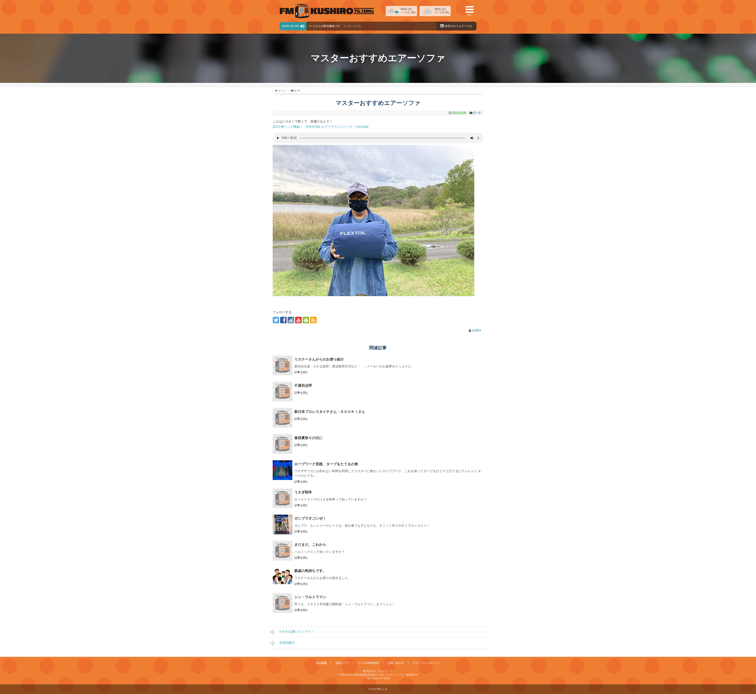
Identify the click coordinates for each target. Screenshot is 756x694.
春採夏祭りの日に (308, 438)
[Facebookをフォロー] (283, 320)
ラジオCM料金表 (368, 662)
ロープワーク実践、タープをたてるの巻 (326, 464)
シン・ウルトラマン (310, 597)
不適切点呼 (303, 385)
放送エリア (342, 662)
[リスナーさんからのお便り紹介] (282, 365)
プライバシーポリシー (426, 662)
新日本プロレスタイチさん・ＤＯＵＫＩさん (329, 412)
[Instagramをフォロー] (291, 320)
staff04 (476, 330)
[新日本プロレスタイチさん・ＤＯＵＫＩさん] (282, 418)
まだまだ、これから (310, 545)
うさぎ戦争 (303, 492)
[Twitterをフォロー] (276, 320)
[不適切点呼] (282, 391)
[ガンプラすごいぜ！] (282, 524)
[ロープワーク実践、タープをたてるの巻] (282, 470)
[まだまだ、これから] (282, 551)
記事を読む (301, 372)
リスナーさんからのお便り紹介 (319, 359)
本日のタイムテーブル (458, 26)
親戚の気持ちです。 (310, 571)
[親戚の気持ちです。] (282, 577)
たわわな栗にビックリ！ (296, 631)
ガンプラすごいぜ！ (310, 518)
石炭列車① (287, 642)
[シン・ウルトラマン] (282, 603)
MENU (469, 15)
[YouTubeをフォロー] (298, 320)
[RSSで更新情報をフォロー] (313, 320)
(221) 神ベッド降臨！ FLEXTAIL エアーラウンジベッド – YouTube (321, 126)
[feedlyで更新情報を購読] (306, 320)
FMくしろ (327, 11)
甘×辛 (477, 113)
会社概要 (321, 662)
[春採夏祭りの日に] (282, 444)
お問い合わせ (395, 662)
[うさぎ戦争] (282, 498)
